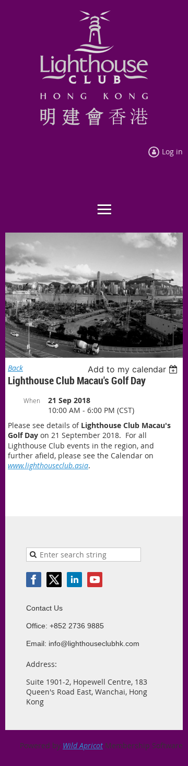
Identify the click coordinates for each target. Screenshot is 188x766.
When (32, 400)
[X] (54, 579)
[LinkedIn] (74, 579)
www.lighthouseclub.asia (48, 465)
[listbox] (134, 369)
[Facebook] (33, 579)
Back (15, 368)
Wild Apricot (83, 745)
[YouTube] (94, 579)
